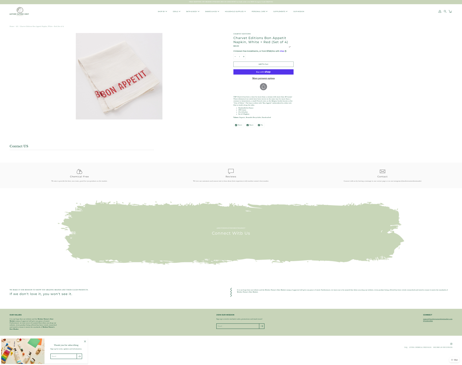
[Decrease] (235, 56)
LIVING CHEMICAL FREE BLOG (420, 347)
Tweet (240, 125)
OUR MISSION (298, 11)
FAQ (405, 347)
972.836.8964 (428, 321)
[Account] (440, 11)
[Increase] (244, 56)
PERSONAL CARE (258, 11)
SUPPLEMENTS (279, 11)
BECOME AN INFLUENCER (442, 347)
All (17, 26)
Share (251, 125)
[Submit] (261, 326)
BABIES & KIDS (211, 11)
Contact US (19, 146)
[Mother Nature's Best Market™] (19, 11)
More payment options (263, 78)
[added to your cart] (450, 11)
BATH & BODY (191, 11)
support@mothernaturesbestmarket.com (437, 319)
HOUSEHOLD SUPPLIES (234, 11)
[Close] (85, 341)
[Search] (445, 11)
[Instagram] (451, 344)
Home (12, 26)
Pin (262, 125)
